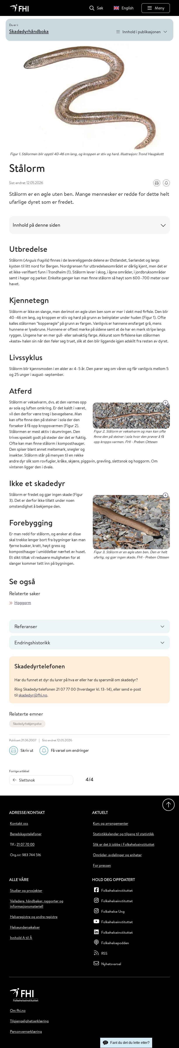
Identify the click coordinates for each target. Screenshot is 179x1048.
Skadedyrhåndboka (29, 31)
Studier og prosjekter (26, 890)
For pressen (102, 865)
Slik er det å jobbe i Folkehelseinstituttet (123, 844)
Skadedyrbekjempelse (27, 723)
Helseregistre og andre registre (33, 916)
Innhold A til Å (21, 937)
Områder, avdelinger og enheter (117, 854)
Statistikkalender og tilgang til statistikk (123, 833)
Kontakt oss (19, 823)
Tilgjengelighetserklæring (29, 1020)
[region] (89, 680)
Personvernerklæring (26, 1031)
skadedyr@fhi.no (33, 695)
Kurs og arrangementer (110, 823)
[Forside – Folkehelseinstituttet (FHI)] (19, 8)
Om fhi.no (18, 1010)
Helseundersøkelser (25, 927)
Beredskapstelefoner (25, 833)
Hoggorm (22, 602)
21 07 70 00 (25, 844)
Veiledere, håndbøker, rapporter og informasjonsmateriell (36, 904)
